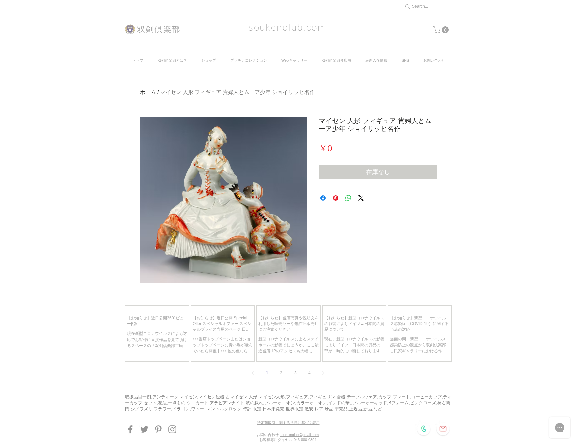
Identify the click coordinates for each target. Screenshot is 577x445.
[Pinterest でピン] (336, 198)
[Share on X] (361, 198)
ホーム (148, 92)
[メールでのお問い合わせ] (443, 428)
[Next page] (324, 373)
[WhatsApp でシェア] (348, 198)
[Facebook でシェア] (323, 198)
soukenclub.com (287, 27)
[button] (441, 29)
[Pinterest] (158, 429)
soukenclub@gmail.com (299, 435)
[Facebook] (130, 429)
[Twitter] (144, 429)
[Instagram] (172, 429)
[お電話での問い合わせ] (423, 428)
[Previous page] (253, 373)
